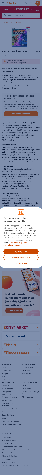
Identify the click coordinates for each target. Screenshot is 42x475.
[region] (21, 237)
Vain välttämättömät (21, 257)
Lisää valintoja (21, 263)
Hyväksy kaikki (21, 251)
